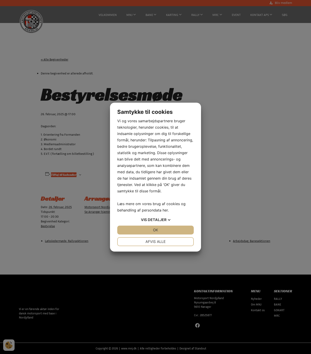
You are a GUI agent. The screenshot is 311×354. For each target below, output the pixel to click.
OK (155, 230)
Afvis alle (155, 241)
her (165, 210)
